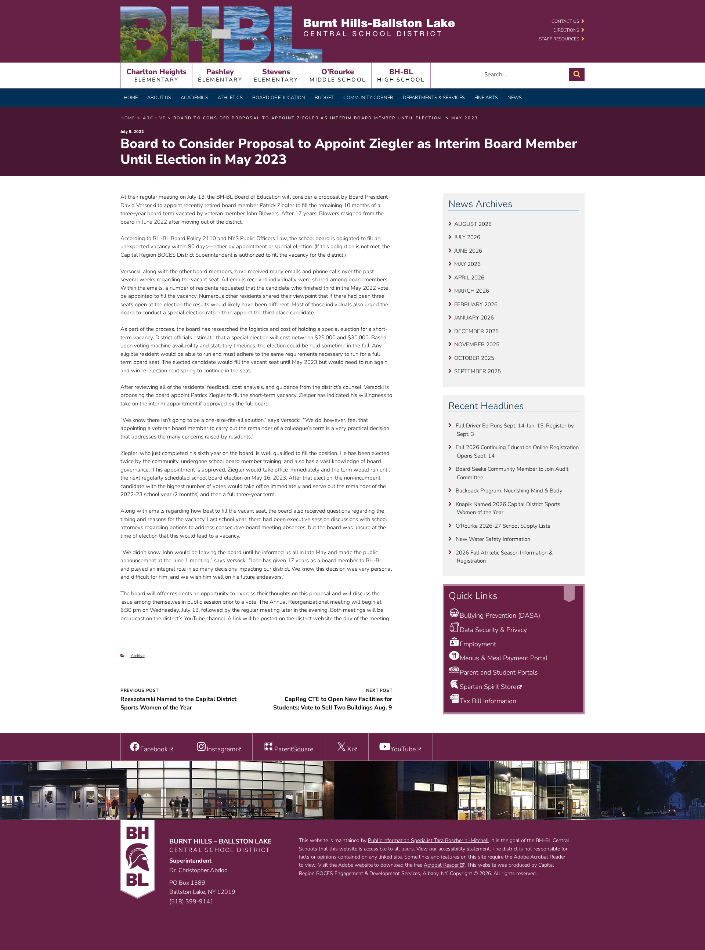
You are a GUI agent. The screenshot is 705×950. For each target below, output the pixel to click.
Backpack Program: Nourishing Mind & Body (509, 490)
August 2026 (473, 224)
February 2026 (476, 304)
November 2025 (476, 344)
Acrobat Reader (441, 864)
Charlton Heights (156, 75)
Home (131, 97)
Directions (566, 30)
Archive (138, 655)
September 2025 (477, 371)
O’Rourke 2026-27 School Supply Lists (503, 526)
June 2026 (468, 250)
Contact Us (565, 21)
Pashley (220, 75)
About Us (159, 97)
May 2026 (467, 264)
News (514, 97)
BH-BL (400, 75)
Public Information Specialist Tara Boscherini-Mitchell (428, 840)
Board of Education (278, 97)
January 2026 (474, 317)
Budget (324, 97)
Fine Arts (486, 97)
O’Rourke (338, 75)
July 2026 (467, 237)
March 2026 (471, 291)
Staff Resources (559, 39)
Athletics (230, 97)
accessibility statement (464, 848)
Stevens (276, 75)
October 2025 (474, 358)
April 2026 (469, 277)
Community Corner (368, 97)
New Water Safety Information (493, 539)
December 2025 (476, 331)
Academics (194, 97)
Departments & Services (434, 97)
